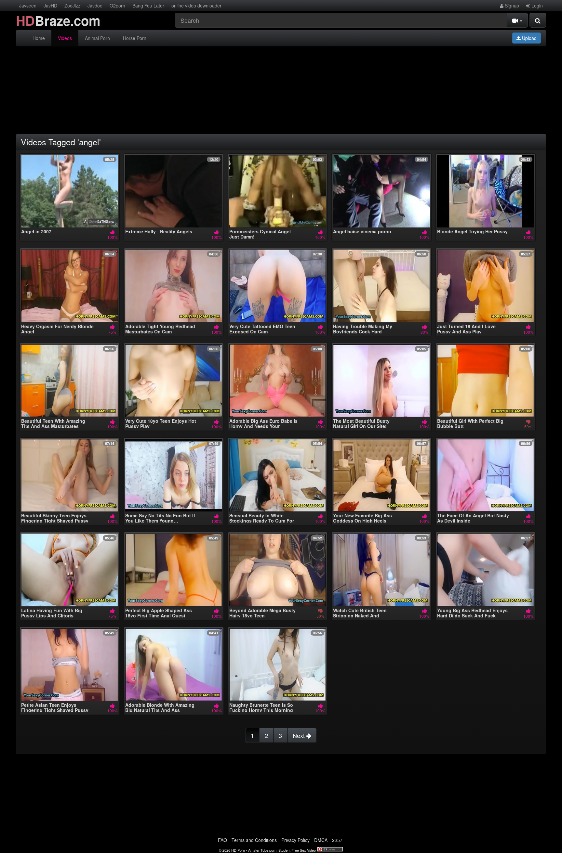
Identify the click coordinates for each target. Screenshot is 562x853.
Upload (529, 38)
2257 (337, 840)
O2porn (117, 5)
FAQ (222, 840)
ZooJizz (72, 5)
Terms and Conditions (254, 840)
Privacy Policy (295, 840)
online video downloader (196, 5)
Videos (65, 38)
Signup (511, 5)
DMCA (321, 840)
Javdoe (94, 5)
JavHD (50, 5)
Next (299, 735)
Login (536, 5)
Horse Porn (134, 38)
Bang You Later (148, 5)
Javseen (27, 5)
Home (39, 38)
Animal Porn (97, 38)
